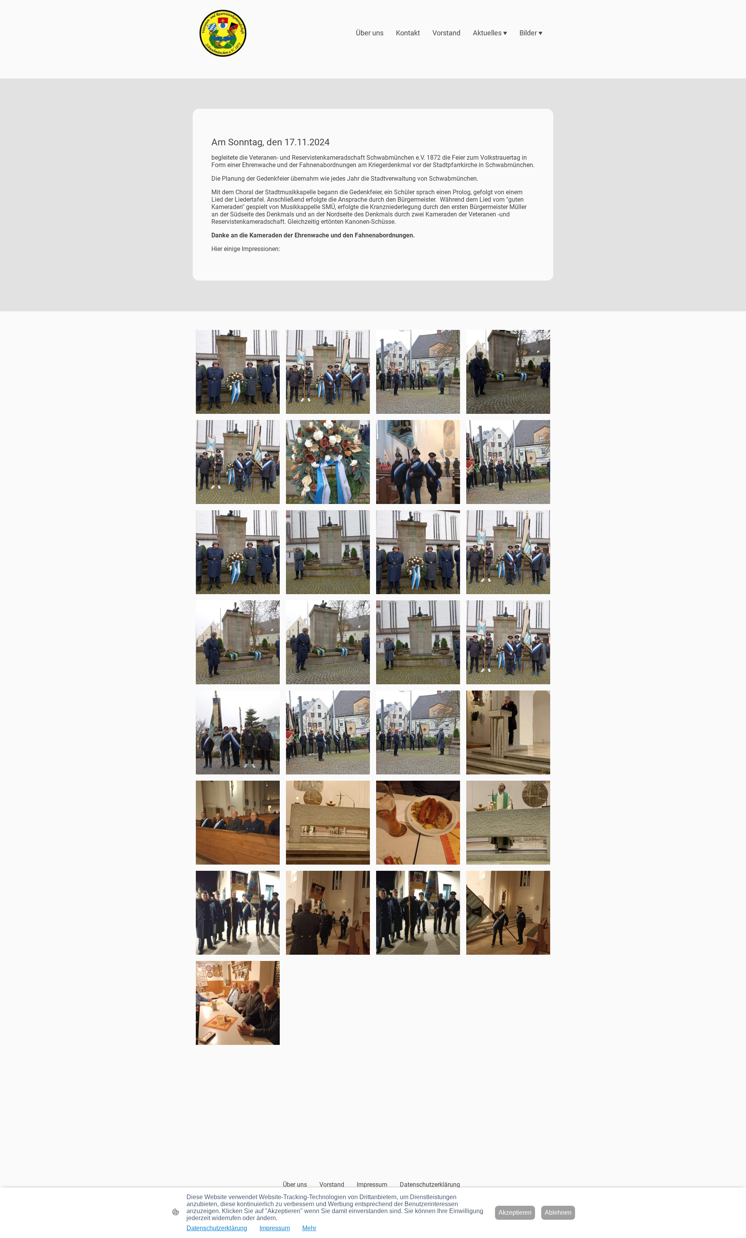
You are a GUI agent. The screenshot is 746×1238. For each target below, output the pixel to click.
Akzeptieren (515, 1212)
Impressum (275, 1228)
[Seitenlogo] (223, 33)
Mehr (309, 1228)
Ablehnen (558, 1212)
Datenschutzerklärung (216, 1228)
